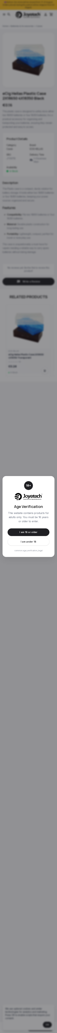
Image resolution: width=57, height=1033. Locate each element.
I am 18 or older (28, 532)
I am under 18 (28, 541)
